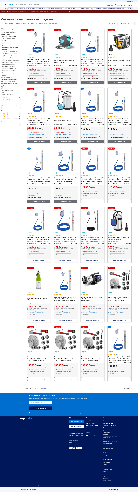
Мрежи (4, 46)
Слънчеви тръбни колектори (10, 42)
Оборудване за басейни (8, 66)
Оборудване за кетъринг (8, 29)
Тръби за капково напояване (10, 60)
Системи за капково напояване (11, 62)
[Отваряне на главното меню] (5, 8)
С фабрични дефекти (7, 94)
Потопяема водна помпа (10, 53)
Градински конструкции (8, 70)
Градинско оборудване (9, 36)
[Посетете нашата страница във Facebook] (89, 436)
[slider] (1, 107)
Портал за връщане (76, 426)
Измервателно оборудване (8, 32)
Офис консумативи (6, 87)
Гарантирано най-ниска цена (36, 75)
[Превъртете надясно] (120, 11)
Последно (43, 388)
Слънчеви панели (7, 44)
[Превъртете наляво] (17, 11)
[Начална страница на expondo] (2, 23)
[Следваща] (38, 388)
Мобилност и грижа (6, 89)
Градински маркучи (8, 59)
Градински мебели (7, 72)
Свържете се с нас (76, 421)
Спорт (3, 92)
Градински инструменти (8, 64)
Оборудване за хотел (7, 90)
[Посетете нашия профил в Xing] (94, 436)
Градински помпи (8, 55)
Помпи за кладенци (8, 57)
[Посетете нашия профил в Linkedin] (92, 436)
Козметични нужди (6, 77)
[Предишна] (30, 388)
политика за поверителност (67, 413)
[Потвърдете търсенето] (101, 4)
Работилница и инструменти (9, 31)
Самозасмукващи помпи (10, 51)
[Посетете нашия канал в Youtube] (87, 436)
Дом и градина (5, 34)
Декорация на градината (9, 68)
